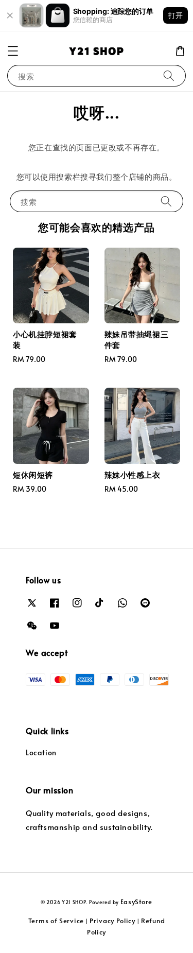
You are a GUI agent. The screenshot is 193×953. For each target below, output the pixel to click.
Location (41, 752)
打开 (175, 15)
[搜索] (168, 75)
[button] (13, 51)
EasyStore (136, 901)
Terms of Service (56, 920)
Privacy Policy (112, 920)
